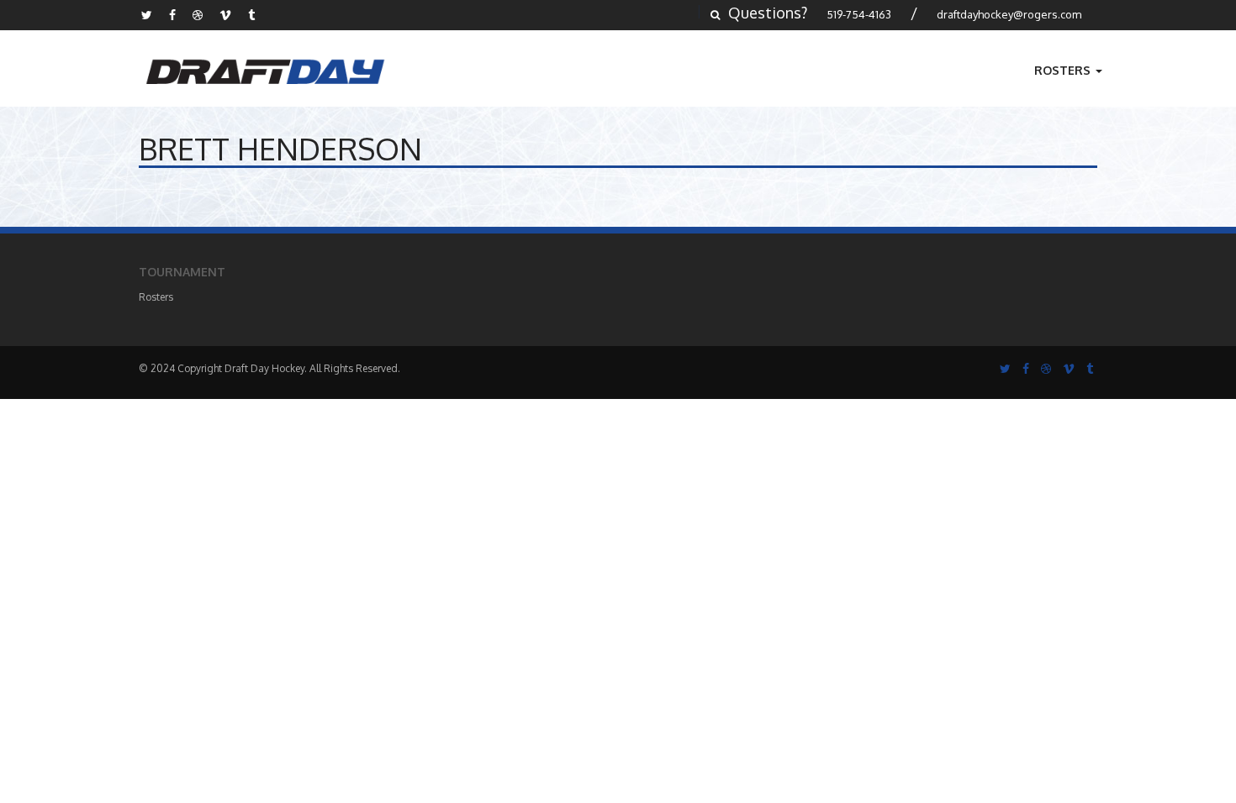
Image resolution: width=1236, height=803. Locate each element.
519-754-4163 (859, 14)
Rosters (1064, 70)
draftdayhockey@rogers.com (1009, 14)
